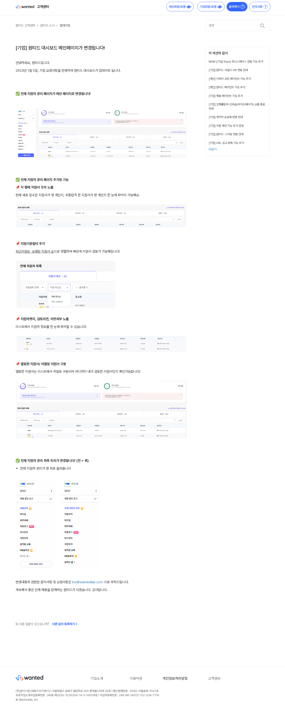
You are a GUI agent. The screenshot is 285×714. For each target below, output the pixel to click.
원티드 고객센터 (25, 25)
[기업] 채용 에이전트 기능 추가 (226, 96)
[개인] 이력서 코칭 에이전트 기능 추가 (230, 78)
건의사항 (257, 6)
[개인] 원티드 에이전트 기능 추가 (227, 87)
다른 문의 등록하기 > (64, 624)
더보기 (213, 149)
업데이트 (65, 25)
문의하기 (234, 6)
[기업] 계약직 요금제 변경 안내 (226, 117)
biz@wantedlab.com (87, 582)
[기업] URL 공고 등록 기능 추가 (226, 143)
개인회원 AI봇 (177, 6)
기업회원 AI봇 (208, 6)
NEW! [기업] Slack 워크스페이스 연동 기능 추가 (236, 61)
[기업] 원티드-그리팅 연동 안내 (226, 134)
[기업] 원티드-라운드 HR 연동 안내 (228, 70)
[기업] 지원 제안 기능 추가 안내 (226, 125)
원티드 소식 (47, 25)
